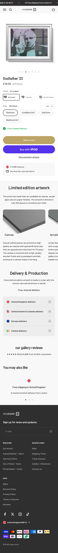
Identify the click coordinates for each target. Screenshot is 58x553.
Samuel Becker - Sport (13, 453)
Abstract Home (10, 458)
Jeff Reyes (17, 83)
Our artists (8, 448)
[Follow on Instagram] (20, 514)
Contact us (37, 469)
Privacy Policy (9, 494)
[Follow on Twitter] (13, 514)
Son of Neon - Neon (12, 463)
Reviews (7, 504)
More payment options (29, 157)
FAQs (34, 448)
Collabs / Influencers (41, 463)
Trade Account (39, 458)
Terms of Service (11, 499)
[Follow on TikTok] (28, 514)
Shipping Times (39, 453)
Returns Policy (9, 489)
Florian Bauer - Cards (12, 469)
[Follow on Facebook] (5, 514)
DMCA (5, 484)
